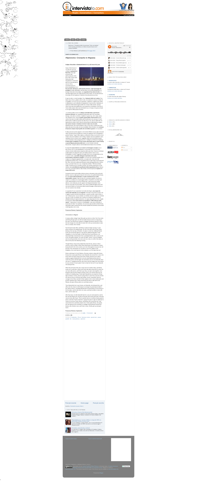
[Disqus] (84, 340)
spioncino (83, 318)
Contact (83, 39)
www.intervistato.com (70, 469)
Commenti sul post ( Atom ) (76, 406)
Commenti (125, 150)
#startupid (112, 94)
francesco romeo (86, 317)
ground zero (94, 317)
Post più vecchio (98, 403)
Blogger (101, 472)
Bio (78, 39)
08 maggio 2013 (91, 50)
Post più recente (70, 403)
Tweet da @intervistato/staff (95, 438)
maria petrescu (76, 318)
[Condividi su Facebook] (71, 315)
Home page (84, 403)
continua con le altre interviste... (115, 84)
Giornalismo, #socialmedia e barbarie (81, 428)
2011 (110, 126)
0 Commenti (90, 313)
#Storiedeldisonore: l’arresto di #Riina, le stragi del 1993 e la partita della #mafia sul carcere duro (86, 420)
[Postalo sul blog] (68, 315)
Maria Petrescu (95, 466)
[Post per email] (95, 313)
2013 (110, 122)
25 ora (79, 317)
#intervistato (112, 80)
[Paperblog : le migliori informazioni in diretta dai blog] (112, 163)
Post (123, 147)
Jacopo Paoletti (86, 466)
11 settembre (73, 317)
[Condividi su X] (69, 315)
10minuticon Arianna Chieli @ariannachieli (82, 412)
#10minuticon (112, 87)
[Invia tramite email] (66, 315)
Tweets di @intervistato (71, 438)
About (72, 39)
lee (71, 318)
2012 (110, 124)
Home (67, 39)
